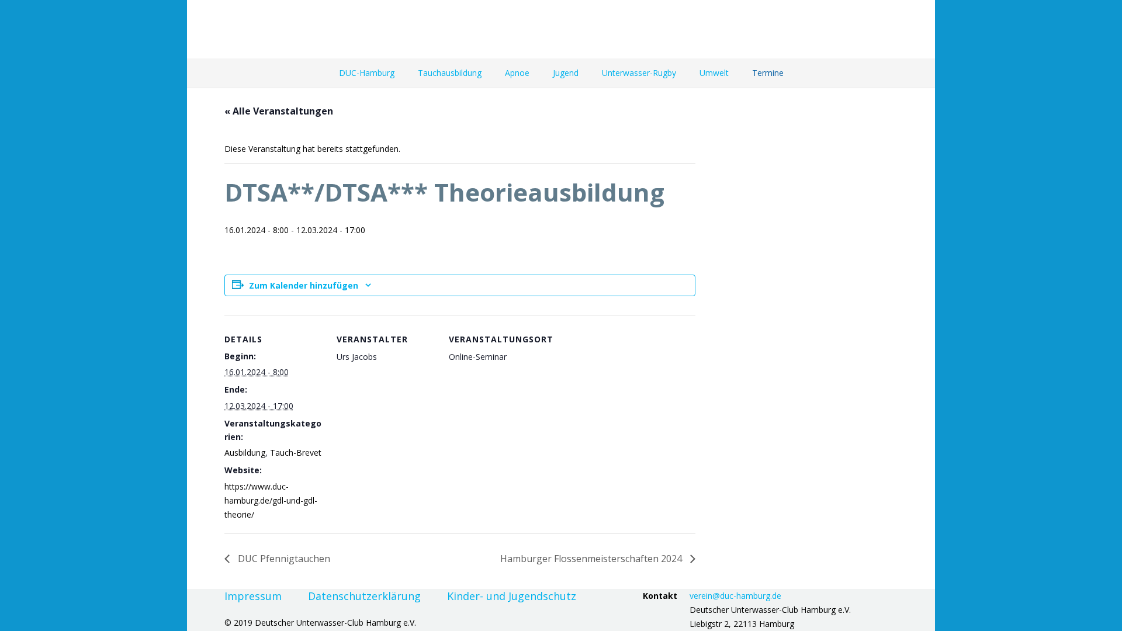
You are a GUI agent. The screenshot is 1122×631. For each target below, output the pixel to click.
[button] (399, 73)
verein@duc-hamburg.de (735, 595)
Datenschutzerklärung (364, 596)
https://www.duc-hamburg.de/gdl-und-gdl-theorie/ (270, 500)
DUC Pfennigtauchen (283, 558)
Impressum (253, 596)
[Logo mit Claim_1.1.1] (313, 29)
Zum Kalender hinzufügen (303, 285)
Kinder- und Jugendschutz (511, 596)
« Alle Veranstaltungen (278, 111)
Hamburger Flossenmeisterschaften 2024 (592, 558)
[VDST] (904, 29)
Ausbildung (244, 452)
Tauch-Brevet (295, 452)
